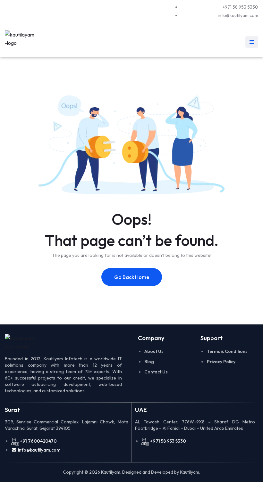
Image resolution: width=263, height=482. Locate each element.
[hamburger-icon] (251, 42)
